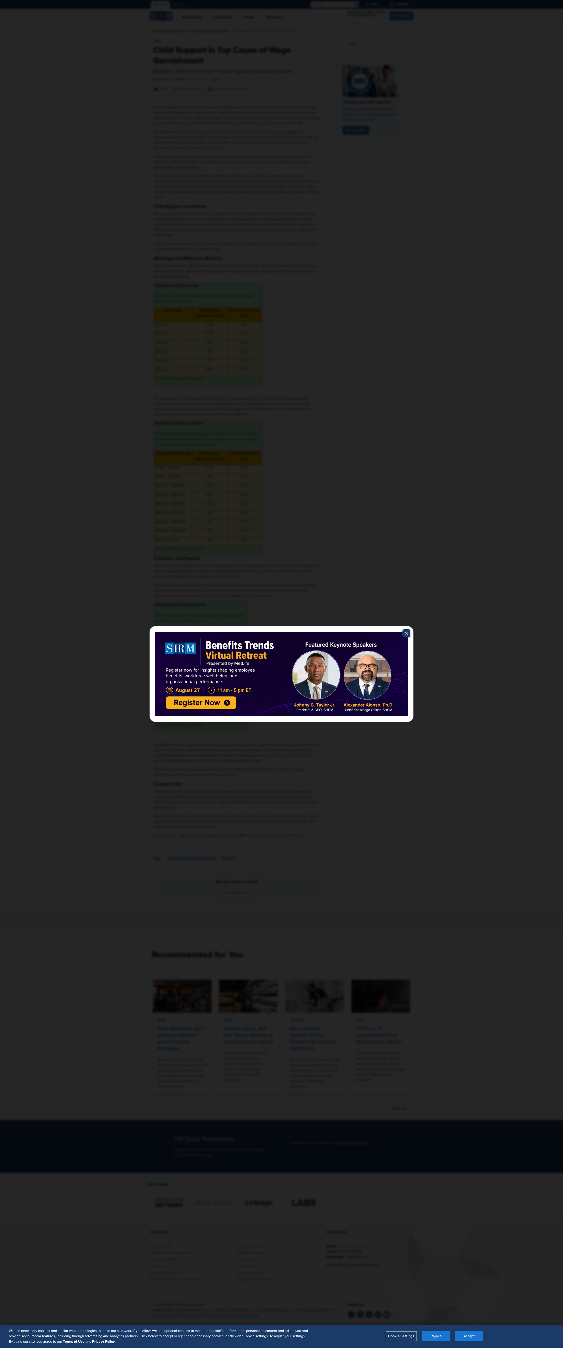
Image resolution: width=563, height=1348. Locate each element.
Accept (469, 1336)
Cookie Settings (401, 1336)
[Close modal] (406, 633)
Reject (436, 1336)
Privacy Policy (103, 1341)
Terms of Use (73, 1341)
